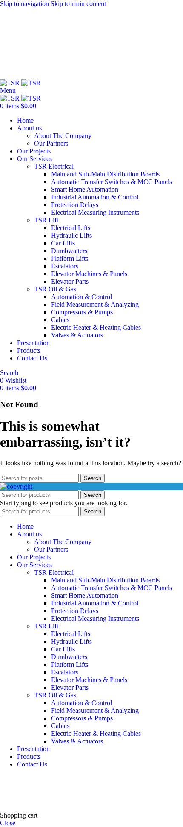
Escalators (64, 266)
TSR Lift (46, 220)
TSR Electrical (54, 166)
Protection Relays (74, 204)
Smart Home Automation (84, 189)
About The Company (63, 135)
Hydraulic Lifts (71, 235)
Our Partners (51, 143)
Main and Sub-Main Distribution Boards (105, 174)
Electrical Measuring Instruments (95, 212)
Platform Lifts (69, 258)
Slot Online (144, 778)
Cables (60, 319)
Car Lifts (63, 243)
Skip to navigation (25, 3)
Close (7, 823)
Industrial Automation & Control (94, 197)
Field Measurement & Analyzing (95, 304)
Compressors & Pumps (82, 312)
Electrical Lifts (70, 227)
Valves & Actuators (77, 335)
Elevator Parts (70, 281)
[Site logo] (10, 82)
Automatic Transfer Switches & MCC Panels (111, 181)
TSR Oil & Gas (55, 289)
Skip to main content (78, 3)
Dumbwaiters (69, 250)
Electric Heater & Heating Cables (96, 327)
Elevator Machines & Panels (89, 273)
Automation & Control (81, 296)
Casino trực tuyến (24, 800)
